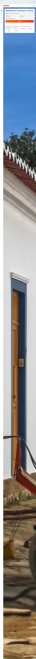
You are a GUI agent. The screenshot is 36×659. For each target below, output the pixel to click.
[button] (2, 6)
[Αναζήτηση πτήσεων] (1, 8)
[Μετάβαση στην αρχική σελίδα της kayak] (6, 5)
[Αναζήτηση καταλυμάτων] (1, 10)
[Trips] (1, 20)
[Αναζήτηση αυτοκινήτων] (1, 12)
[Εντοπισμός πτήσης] (1, 17)
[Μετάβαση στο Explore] (1, 15)
